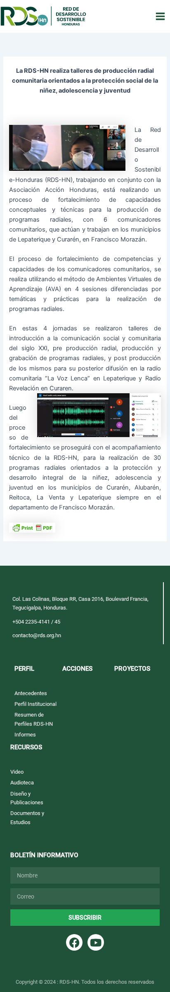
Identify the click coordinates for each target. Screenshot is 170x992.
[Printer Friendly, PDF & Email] (32, 526)
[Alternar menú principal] (160, 16)
